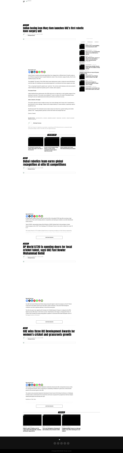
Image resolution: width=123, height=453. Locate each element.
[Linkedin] (34, 72)
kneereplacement (52, 118)
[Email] (44, 72)
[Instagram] (42, 72)
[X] (32, 72)
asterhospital (39, 118)
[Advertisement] (61, 15)
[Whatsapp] (39, 72)
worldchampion (32, 119)
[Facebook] (29, 72)
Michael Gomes (31, 35)
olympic (64, 118)
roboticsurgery (70, 118)
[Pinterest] (37, 72)
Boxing (45, 118)
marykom (59, 118)
